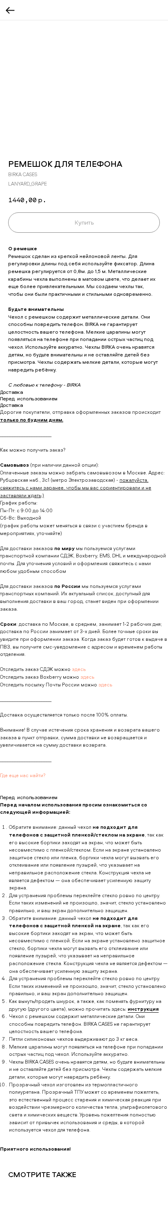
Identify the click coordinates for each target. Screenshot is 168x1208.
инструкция (143, 1008)
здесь (79, 669)
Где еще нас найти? (23, 775)
